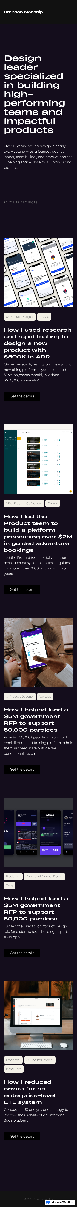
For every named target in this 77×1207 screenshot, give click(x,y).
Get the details (22, 396)
